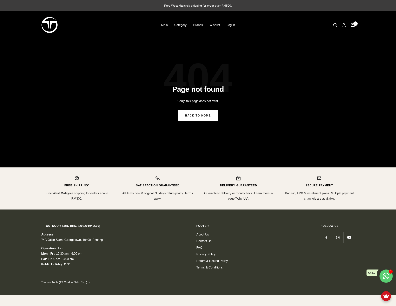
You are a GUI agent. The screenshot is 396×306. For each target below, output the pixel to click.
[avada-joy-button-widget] (386, 296)
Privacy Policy (206, 254)
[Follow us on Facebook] (326, 237)
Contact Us (204, 241)
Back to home (198, 115)
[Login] (344, 25)
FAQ (199, 247)
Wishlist (215, 25)
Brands (198, 25)
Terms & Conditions (209, 267)
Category (180, 25)
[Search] (335, 25)
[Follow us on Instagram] (337, 237)
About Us (202, 234)
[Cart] (353, 25)
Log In (231, 25)
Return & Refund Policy (212, 260)
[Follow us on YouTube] (349, 237)
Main (164, 25)
